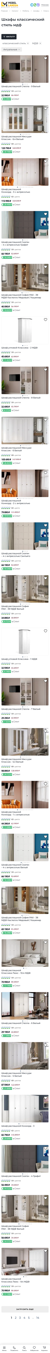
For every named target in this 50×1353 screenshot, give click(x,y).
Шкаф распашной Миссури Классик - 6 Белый (16, 449)
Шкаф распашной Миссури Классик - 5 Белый (16, 1074)
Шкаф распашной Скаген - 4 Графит (21, 1176)
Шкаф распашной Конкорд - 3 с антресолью (15, 190)
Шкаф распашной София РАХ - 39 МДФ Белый (15, 607)
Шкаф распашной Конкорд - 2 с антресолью (15, 502)
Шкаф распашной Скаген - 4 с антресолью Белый (15, 866)
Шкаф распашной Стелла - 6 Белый (20, 1023)
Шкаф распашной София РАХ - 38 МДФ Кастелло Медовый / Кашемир (21, 919)
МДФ (36, 43)
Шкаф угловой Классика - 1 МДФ (19, 659)
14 (37, 1317)
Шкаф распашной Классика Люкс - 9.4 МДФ (15, 1280)
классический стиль (15, 43)
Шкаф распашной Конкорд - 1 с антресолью (15, 813)
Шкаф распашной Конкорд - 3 (17, 1126)
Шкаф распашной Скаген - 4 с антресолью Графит (15, 243)
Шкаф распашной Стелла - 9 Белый (20, 86)
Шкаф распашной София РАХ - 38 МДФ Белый (15, 1227)
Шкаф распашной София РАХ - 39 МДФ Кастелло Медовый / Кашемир (21, 296)
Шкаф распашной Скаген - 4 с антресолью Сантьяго (15, 555)
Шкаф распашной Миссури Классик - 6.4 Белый (16, 138)
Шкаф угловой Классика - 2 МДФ (19, 347)
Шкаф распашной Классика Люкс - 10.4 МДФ (16, 971)
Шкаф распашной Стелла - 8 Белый (20, 397)
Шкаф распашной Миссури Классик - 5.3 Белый (16, 760)
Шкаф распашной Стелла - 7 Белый (20, 709)
